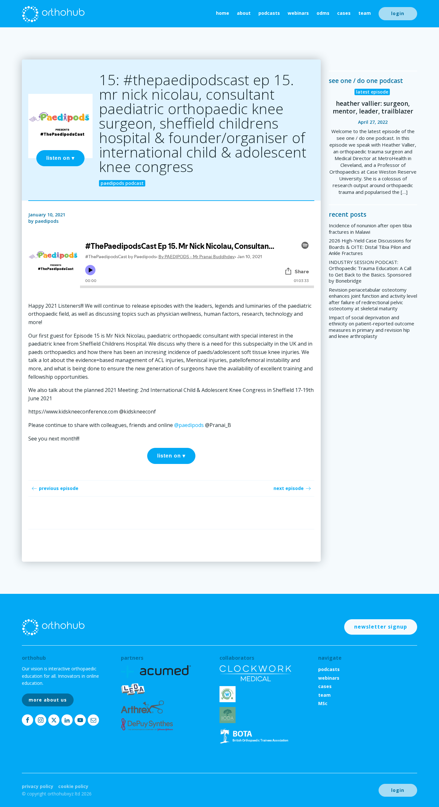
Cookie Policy (73, 786)
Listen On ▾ (60, 158)
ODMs (323, 13)
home (222, 13)
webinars (298, 13)
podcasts (269, 13)
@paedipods (189, 425)
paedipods (46, 221)
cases (344, 13)
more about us (48, 700)
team (364, 13)
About (244, 13)
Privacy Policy (37, 786)
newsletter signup (380, 626)
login (397, 13)
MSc (322, 703)
